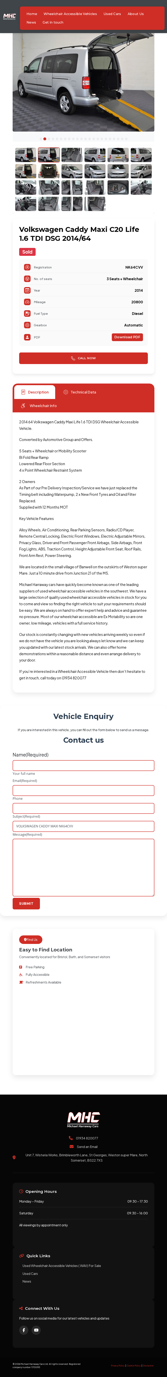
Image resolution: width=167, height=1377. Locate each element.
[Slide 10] (77, 139)
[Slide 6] (61, 139)
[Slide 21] (122, 139)
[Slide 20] (118, 139)
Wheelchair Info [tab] (43, 405)
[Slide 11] (81, 139)
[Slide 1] (41, 139)
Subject (26, 816)
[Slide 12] (85, 139)
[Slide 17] (106, 139)
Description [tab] (38, 392)
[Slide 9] (73, 139)
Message (27, 834)
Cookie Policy (134, 1365)
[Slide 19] (114, 139)
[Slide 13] (89, 139)
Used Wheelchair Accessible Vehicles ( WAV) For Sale (61, 1266)
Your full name (24, 773)
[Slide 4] (53, 139)
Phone (18, 798)
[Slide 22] (126, 139)
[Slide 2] (44, 138)
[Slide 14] (93, 139)
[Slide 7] (65, 139)
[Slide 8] (69, 139)
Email (25, 780)
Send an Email (87, 1147)
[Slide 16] (102, 139)
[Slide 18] (110, 139)
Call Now (86, 358)
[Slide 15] (98, 139)
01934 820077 (87, 1138)
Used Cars (30, 1273)
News (26, 1281)
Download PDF (127, 337)
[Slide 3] (49, 139)
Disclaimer (148, 1365)
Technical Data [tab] (83, 392)
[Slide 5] (57, 139)
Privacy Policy (117, 1365)
